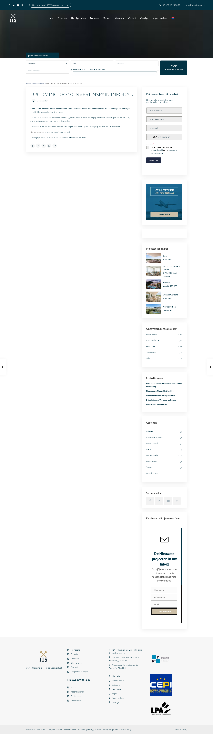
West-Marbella (152, 473)
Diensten (94, 18)
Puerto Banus (118, 680)
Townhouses (76, 700)
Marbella (149, 449)
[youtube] (18, 5)
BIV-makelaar (76, 663)
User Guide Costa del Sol (156, 404)
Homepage (75, 650)
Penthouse (150, 346)
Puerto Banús (151, 461)
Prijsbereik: (75, 69)
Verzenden (153, 160)
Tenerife (149, 467)
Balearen (149, 431)
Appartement (151, 334)
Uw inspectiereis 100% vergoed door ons (50, 5)
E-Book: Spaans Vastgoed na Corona (161, 400)
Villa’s (73, 687)
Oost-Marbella (152, 455)
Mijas (114, 693)
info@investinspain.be (195, 5)
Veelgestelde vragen (79, 671)
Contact (132, 18)
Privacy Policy (181, 729)
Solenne (166, 282)
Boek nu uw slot (37, 132)
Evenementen (38, 83)
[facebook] (10, 5)
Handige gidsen (78, 18)
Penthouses (76, 696)
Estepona (116, 685)
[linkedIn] (14, 5)
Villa (148, 358)
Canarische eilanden (154, 437)
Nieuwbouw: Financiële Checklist (160, 391)
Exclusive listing (152, 340)
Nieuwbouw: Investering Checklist (160, 395)
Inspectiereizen (159, 18)
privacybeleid (157, 150)
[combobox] (151, 137)
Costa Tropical (152, 443)
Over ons (119, 18)
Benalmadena (118, 698)
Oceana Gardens (170, 294)
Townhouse (151, 352)
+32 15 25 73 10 (173, 5)
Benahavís (116, 689)
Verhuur (107, 18)
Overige (144, 18)
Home (50, 18)
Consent (150, 144)
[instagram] (22, 5)
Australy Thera (169, 306)
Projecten (62, 18)
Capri (165, 256)
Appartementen (77, 691)
